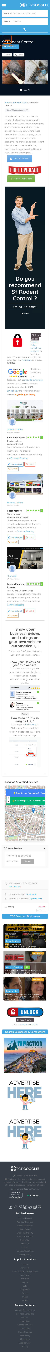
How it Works (25, 1229)
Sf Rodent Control (25, 1020)
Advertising (25, 1335)
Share (20, 54)
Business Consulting (25, 1314)
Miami (25, 1297)
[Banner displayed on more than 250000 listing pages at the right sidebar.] (25, 1094)
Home (8, 102)
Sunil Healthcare (16, 437)
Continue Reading (19, 458)
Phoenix (25, 1293)
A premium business (23, 178)
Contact (25, 1247)
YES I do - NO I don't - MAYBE (25, 308)
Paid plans (27, 360)
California (25, 1282)
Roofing (25, 1346)
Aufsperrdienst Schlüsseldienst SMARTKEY (24, 970)
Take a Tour (25, 1240)
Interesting (16, 464)
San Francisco (19, 102)
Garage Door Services (25, 1310)
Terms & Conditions (25, 1251)
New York (25, 1268)
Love (14, 468)
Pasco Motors (14, 510)
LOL (31, 464)
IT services (25, 1339)
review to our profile (32, 380)
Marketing (25, 1321)
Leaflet (22, 839)
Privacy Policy (25, 1254)
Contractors (25, 1328)
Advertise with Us (25, 1225)
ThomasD (12, 576)
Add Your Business (25, 1222)
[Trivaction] (25, 1055)
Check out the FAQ (25, 1233)
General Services (14, 967)
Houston (25, 1278)
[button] (7, 39)
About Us (25, 1243)
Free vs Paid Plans (25, 1236)
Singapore (25, 1289)
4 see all (26, 90)
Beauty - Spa (12, 991)
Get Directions (15, 886)
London (25, 1264)
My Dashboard (25, 1218)
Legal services (25, 1343)
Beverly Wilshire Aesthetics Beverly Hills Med (24, 994)
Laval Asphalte (13, 944)
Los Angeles (25, 1275)
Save (7, 54)
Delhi (25, 1286)
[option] (13, 72)
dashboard (30, 724)
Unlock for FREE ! (21, 158)
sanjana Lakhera (15, 429)
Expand (42, 910)
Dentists (25, 1317)
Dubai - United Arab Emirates (25, 1271)
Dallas (25, 1300)
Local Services (13, 941)
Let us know (12, 390)
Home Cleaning (25, 1332)
